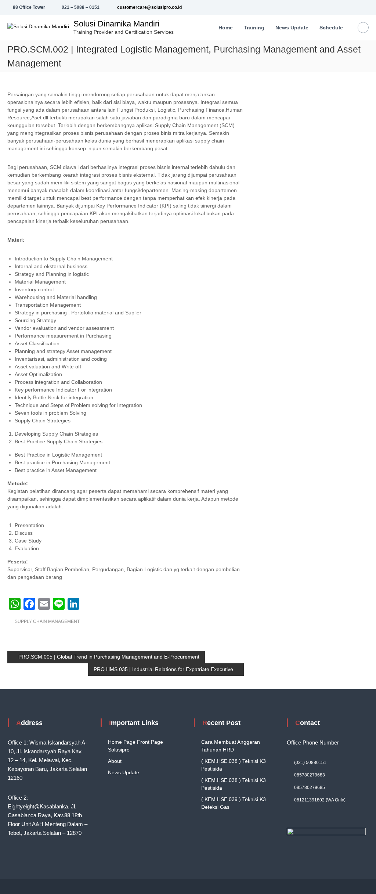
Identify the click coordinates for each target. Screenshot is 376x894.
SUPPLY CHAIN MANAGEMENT (47, 621)
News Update (123, 772)
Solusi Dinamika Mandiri (116, 23)
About (115, 761)
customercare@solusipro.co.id (149, 7)
